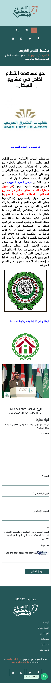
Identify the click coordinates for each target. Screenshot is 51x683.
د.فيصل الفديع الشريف (14, 659)
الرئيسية (46, 622)
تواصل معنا (44, 650)
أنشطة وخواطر (43, 628)
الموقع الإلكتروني (41, 511)
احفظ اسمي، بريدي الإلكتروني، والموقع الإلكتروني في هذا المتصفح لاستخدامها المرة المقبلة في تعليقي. (26, 535)
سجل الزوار (45, 644)
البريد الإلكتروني (41, 494)
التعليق (45, 434)
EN (26, 30)
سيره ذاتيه (45, 639)
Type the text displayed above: (19, 553)
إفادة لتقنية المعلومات (20, 662)
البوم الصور (44, 633)
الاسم (45, 476)
